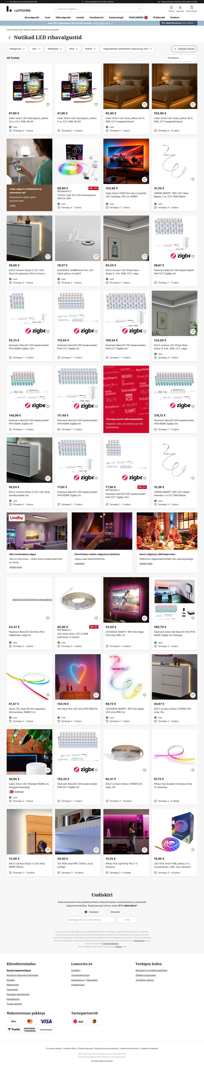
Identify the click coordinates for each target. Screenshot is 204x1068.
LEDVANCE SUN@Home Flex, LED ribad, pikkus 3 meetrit (75, 272)
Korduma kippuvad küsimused (22, 975)
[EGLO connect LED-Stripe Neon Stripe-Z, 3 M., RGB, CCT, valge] (126, 251)
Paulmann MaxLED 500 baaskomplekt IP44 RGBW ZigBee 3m (29, 422)
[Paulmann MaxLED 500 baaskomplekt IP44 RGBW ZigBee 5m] (174, 399)
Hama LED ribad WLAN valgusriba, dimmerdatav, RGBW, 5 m (27, 710)
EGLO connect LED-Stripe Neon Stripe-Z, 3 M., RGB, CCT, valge (122, 272)
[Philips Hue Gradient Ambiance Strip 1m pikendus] (174, 766)
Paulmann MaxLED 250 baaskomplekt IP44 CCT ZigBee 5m (126, 347)
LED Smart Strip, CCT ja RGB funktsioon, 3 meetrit (72, 635)
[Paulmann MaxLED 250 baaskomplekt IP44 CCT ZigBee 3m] (174, 251)
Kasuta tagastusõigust (19, 970)
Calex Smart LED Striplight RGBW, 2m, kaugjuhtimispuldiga (29, 785)
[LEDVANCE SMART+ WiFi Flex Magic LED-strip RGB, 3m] (126, 613)
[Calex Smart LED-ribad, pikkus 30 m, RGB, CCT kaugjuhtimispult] (174, 98)
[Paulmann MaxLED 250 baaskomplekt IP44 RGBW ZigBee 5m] (78, 399)
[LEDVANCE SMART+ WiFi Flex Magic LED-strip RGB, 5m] (126, 689)
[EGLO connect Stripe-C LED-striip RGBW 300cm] (29, 842)
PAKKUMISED (136, 17)
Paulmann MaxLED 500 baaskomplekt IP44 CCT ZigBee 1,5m (126, 495)
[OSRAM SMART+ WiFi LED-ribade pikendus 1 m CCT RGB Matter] (174, 472)
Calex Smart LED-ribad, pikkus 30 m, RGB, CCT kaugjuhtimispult (173, 120)
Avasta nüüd (145, 563)
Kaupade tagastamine (18, 994)
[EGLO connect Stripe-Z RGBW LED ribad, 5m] (126, 766)
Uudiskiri (75, 970)
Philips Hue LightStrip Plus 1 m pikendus (122, 865)
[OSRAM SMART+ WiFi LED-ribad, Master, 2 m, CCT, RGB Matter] (174, 175)
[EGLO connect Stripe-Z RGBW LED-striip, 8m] (174, 689)
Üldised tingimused (146, 975)
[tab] (17, 49)
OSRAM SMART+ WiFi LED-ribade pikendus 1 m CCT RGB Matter (171, 493)
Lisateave (80, 563)
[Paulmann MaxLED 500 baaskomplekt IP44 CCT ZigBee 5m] (78, 766)
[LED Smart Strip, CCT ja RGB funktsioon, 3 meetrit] (78, 613)
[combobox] (99, 9)
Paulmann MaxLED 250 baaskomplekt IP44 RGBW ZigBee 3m (77, 493)
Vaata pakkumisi (101, 23)
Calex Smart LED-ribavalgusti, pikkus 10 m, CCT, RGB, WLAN (28, 120)
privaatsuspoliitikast (110, 943)
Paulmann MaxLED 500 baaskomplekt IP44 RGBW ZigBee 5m (174, 422)
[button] (48, 104)
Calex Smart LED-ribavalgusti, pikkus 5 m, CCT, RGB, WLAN (77, 120)
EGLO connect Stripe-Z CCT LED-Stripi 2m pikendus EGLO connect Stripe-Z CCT (27, 272)
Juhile (12, 205)
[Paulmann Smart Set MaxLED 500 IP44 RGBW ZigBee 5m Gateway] (174, 613)
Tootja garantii (14, 1003)
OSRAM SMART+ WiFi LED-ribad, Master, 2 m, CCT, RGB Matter (171, 195)
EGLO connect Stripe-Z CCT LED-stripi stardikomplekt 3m (29, 493)
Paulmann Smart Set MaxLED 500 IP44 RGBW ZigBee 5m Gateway (174, 633)
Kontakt (11, 980)
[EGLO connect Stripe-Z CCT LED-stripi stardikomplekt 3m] (29, 472)
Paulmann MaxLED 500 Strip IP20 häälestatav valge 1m (26, 633)
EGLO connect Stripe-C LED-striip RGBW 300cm (27, 865)
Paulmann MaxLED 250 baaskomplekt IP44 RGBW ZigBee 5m (77, 422)
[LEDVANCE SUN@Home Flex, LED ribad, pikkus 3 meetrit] (78, 251)
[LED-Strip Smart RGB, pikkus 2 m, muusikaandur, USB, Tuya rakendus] (174, 842)
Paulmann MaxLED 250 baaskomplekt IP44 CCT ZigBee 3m (174, 272)
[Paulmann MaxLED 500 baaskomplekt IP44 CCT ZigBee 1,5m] (126, 472)
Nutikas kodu (17, 29)
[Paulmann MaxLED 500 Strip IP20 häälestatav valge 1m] (29, 613)
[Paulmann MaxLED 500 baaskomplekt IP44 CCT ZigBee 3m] (78, 326)
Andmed (19, 791)
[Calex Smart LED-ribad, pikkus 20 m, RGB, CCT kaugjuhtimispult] (126, 98)
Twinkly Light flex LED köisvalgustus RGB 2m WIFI (76, 197)
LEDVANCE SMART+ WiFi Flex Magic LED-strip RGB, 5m (125, 710)
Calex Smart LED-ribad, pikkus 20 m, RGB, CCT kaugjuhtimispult (125, 120)
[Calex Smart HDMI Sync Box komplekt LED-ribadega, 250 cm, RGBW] (126, 175)
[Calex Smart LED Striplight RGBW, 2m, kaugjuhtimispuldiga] (29, 766)
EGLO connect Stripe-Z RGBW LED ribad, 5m (124, 785)
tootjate (118, 946)
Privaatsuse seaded (53, 1048)
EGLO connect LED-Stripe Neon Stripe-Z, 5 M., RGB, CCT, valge (171, 347)
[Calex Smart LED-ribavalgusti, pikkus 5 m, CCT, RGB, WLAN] (78, 98)
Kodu (9, 29)
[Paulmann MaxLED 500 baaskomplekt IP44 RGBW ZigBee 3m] (29, 399)
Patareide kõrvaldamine (129, 1048)
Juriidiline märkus (145, 980)
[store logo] (18, 9)
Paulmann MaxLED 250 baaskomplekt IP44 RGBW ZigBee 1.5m (29, 347)
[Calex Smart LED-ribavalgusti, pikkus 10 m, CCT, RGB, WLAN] (29, 98)
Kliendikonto (13, 999)
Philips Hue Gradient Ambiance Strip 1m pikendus (173, 785)
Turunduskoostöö (80, 975)
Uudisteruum (78, 984)
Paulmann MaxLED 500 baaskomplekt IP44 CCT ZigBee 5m (77, 785)
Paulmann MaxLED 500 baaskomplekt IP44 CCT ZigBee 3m (77, 347)
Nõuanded (92, 980)
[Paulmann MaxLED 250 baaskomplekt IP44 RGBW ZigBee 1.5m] (29, 326)
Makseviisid (13, 984)
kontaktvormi (139, 940)
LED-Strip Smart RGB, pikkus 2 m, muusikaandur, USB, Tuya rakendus (172, 865)
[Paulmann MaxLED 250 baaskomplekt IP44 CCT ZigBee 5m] (126, 326)
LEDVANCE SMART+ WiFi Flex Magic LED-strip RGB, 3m (125, 633)
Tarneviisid (12, 989)
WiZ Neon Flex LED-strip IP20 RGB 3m (77, 708)
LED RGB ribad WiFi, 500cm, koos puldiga (75, 865)
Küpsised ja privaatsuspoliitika (151, 970)
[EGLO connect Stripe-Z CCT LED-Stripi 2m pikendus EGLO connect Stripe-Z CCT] (29, 251)
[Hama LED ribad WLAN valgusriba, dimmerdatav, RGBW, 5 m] (29, 689)
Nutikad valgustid (30, 29)
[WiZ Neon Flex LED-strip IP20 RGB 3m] (78, 689)
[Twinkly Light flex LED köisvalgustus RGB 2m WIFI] (78, 175)
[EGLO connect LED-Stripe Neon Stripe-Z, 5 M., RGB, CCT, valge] (174, 326)
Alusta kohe (15, 567)
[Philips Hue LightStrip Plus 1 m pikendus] (126, 842)
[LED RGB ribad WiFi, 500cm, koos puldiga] (78, 842)
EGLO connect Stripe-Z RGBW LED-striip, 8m (173, 710)
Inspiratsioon (78, 980)
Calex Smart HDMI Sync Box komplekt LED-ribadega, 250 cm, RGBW (126, 195)
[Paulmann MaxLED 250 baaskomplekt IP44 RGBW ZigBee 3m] (78, 472)
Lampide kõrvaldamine (149, 1048)
